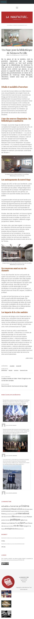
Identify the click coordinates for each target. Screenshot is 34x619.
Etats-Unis (17, 511)
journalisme (9, 516)
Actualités (12, 365)
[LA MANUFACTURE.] (17, 22)
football (27, 511)
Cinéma (25, 506)
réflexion (4, 523)
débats (30, 509)
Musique (29, 516)
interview (3, 516)
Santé (8, 523)
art (9, 506)
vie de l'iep (18, 526)
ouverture (16, 370)
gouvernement (9, 513)
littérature (18, 516)
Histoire (14, 513)
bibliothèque (4, 370)
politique (15, 519)
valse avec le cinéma (8, 526)
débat (28, 509)
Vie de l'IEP (18, 365)
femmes (21, 511)
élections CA (21, 528)
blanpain (10, 370)
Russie (25, 520)
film (24, 511)
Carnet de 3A (15, 506)
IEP (17, 513)
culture (19, 509)
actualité (4, 506)
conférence (5, 509)
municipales (23, 516)
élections (15, 529)
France (3, 513)
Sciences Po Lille (23, 370)
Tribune (30, 523)
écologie (8, 529)
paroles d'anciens (5, 520)
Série (26, 523)
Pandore (24, 581)
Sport (22, 523)
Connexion (3, 2)
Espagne (12, 511)
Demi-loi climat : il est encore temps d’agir (14, 386)
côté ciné (24, 509)
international (23, 513)
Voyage (25, 526)
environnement (5, 511)
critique (13, 509)
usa (2, 526)
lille (13, 516)
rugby (22, 520)
